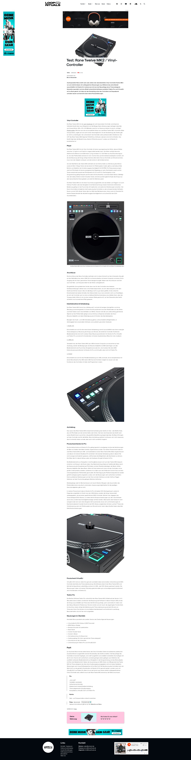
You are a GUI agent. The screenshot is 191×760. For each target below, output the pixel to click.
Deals (103, 4)
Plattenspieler (71, 130)
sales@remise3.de (89, 746)
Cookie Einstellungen (67, 750)
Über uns (97, 4)
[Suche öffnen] (144, 4)
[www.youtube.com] (126, 4)
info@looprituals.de (90, 750)
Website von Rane (96, 704)
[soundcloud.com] (136, 4)
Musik (89, 4)
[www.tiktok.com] (117, 4)
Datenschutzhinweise (67, 748)
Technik (82, 4)
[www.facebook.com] (130, 4)
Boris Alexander (72, 77)
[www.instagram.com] (121, 4)
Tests (75, 708)
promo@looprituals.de (89, 748)
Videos (109, 4)
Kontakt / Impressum (66, 746)
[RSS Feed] (140, 4)
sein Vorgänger (88, 124)
